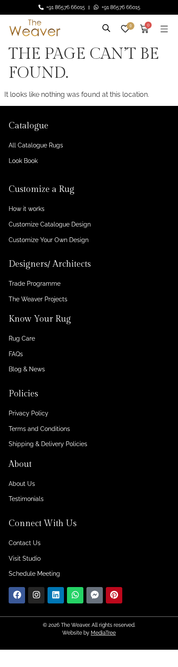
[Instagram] (36, 595)
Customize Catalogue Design (50, 224)
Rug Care (22, 338)
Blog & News (27, 369)
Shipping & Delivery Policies (48, 443)
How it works (26, 208)
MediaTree (103, 633)
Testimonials (26, 498)
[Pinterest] (114, 595)
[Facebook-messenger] (94, 595)
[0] (125, 28)
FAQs (16, 354)
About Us (22, 483)
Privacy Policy (28, 413)
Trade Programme (34, 283)
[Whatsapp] (75, 595)
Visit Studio (25, 558)
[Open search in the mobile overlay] (106, 26)
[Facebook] (17, 595)
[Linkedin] (56, 595)
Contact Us (25, 542)
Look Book (23, 160)
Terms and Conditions (39, 428)
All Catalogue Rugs (36, 145)
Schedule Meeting (34, 573)
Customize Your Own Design (49, 239)
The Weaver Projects (38, 299)
